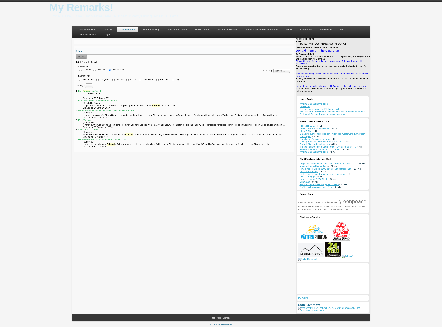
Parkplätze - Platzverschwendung (315, 139)
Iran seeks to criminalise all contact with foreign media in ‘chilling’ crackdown (331, 86)
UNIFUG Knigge (307, 126)
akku (339, 206)
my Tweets (303, 298)
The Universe (127, 29)
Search (81, 56)
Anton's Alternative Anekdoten (262, 29)
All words (86, 70)
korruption (332, 202)
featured (302, 209)
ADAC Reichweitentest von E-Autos (316, 187)
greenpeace (352, 201)
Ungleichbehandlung (316, 202)
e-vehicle (332, 207)
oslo (317, 206)
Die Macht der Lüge (309, 171)
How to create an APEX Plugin (314, 179)
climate (348, 206)
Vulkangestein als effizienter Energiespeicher (321, 141)
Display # (80, 85)
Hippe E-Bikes (306, 131)
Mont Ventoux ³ (85, 120)
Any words (101, 70)
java (356, 207)
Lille (346, 209)
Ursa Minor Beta (87, 29)
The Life (107, 29)
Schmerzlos (338, 209)
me (342, 29)
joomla (362, 207)
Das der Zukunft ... (90, 91)
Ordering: (267, 70)
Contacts (119, 79)
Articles (132, 79)
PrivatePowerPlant (228, 29)
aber (325, 209)
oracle (324, 206)
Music (289, 29)
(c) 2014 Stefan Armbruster (221, 324)
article (309, 209)
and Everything (151, 29)
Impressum (326, 29)
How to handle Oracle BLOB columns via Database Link (326, 169)
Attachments (88, 79)
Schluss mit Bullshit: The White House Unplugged (323, 174)
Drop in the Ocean (177, 29)
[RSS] (76, 316)
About (219, 318)
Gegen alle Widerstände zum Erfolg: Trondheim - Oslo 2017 (106, 110)
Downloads (306, 29)
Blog (213, 318)
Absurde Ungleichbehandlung (314, 152)
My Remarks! (81, 7)
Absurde (302, 202)
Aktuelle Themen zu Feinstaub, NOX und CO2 (321, 149)
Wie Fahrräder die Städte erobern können (97, 100)
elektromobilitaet (306, 206)
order (315, 209)
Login (107, 34)
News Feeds (148, 79)
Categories (104, 79)
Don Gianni (305, 182)
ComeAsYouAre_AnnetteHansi (314, 128)
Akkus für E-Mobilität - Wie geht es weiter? (319, 184)
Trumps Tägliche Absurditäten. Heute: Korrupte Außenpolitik (328, 147)
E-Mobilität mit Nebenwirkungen (315, 144)
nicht (330, 209)
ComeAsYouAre (87, 34)
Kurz (320, 209)
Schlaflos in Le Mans (88, 130)
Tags (177, 79)
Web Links (164, 79)
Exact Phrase (117, 70)
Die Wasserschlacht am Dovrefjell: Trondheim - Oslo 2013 (105, 139)
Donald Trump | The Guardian (317, 50)
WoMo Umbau (202, 29)
